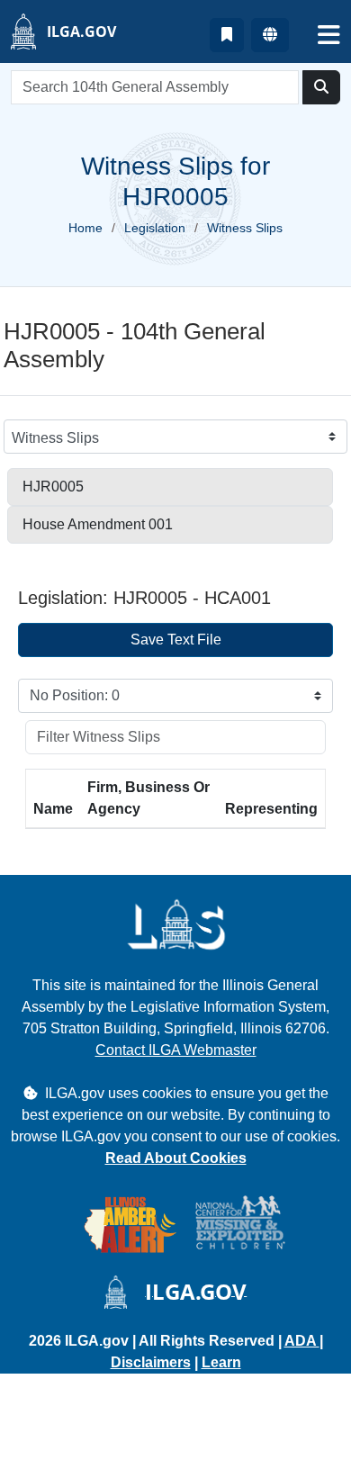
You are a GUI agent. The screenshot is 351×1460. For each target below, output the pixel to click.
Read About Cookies (176, 1158)
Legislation (154, 228)
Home (85, 228)
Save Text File (175, 639)
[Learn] (227, 35)
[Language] (270, 35)
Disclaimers (151, 1362)
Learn (221, 1362)
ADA (302, 1340)
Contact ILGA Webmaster (175, 1050)
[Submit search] (321, 87)
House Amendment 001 (97, 524)
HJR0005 (53, 486)
